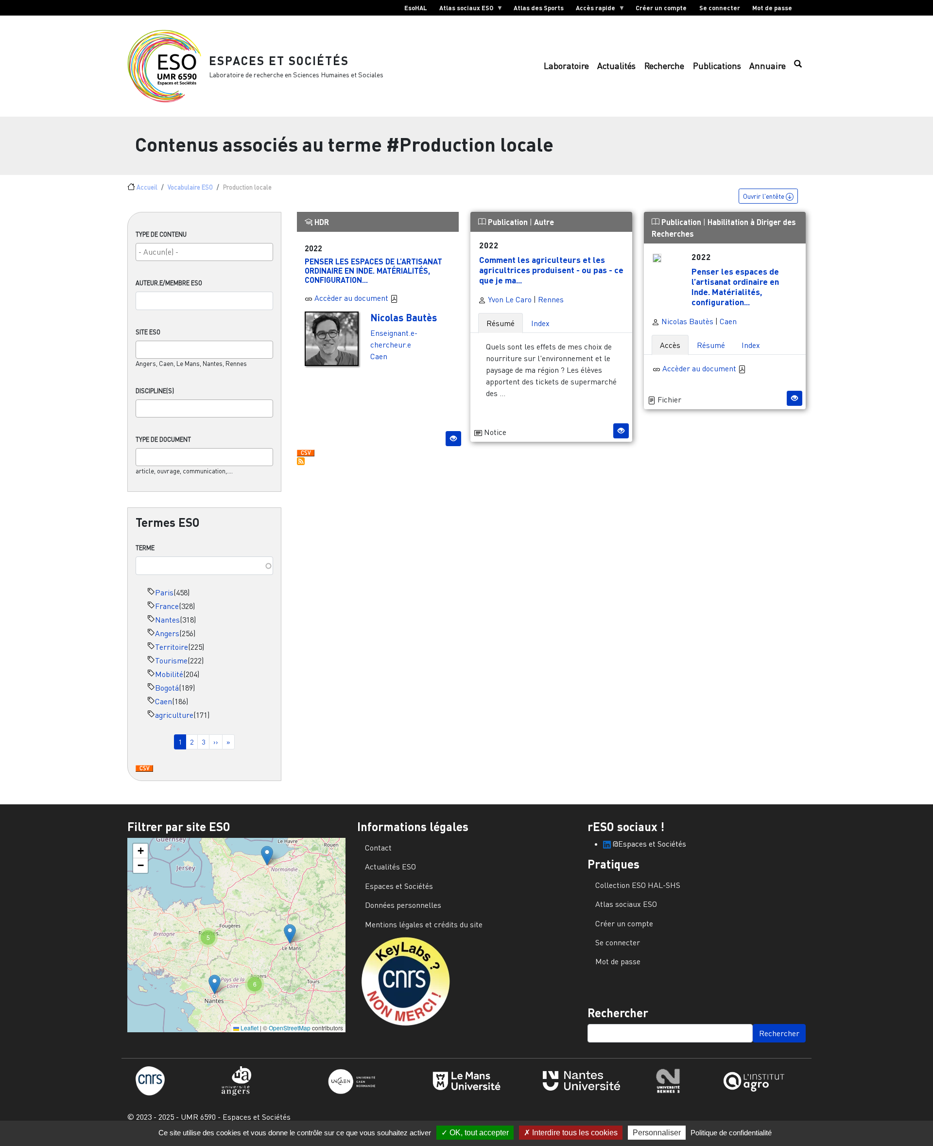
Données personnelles (403, 905)
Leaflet (249, 1028)
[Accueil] (168, 66)
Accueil (147, 187)
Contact (378, 847)
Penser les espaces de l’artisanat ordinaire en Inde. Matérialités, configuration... (373, 270)
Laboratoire (566, 66)
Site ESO (148, 332)
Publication (508, 221)
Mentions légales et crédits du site (424, 924)
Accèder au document (352, 298)
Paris (164, 592)
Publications (717, 66)
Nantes (167, 620)
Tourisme (171, 660)
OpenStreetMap (290, 1028)
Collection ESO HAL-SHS (637, 885)
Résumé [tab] (500, 323)
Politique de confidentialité (731, 1133)
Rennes (551, 299)
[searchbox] (204, 252)
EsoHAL (415, 8)
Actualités (616, 66)
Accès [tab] (670, 345)
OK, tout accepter (478, 1133)
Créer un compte (661, 8)
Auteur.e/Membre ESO (169, 283)
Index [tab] (540, 323)
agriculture (174, 715)
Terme (145, 548)
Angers (167, 633)
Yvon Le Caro (509, 299)
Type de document (163, 439)
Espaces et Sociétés (279, 60)
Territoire (171, 647)
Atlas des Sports (539, 8)
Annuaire (767, 66)
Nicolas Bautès (403, 317)
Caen (163, 701)
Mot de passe (772, 8)
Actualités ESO (390, 866)
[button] (267, 856)
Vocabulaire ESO (190, 187)
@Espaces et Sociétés (648, 844)
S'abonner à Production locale (301, 461)
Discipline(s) (155, 391)
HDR (320, 221)
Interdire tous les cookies (574, 1133)
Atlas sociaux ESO (463, 10)
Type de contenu (161, 234)
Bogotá (167, 688)
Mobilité (169, 674)
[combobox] (204, 252)
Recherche (664, 66)
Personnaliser (657, 1133)
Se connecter (719, 8)
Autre (544, 221)
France (167, 606)
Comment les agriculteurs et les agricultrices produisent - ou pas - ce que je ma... (551, 269)
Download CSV (144, 769)
